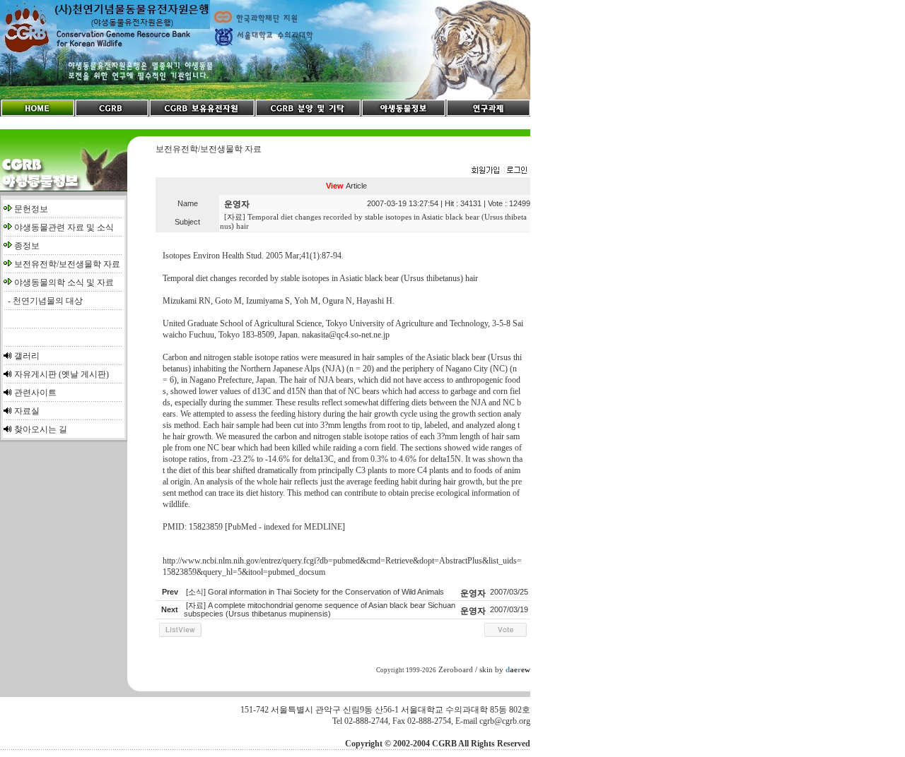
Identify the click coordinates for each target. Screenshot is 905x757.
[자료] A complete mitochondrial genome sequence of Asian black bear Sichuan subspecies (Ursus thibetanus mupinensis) (319, 610)
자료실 (27, 411)
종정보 (27, 246)
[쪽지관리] (499, 171)
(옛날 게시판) (84, 374)
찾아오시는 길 (40, 429)
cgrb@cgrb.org (504, 721)
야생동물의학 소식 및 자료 (64, 282)
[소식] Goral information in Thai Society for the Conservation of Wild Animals (315, 592)
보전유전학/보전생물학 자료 (67, 264)
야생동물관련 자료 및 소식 (64, 227)
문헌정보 (31, 209)
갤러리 (27, 356)
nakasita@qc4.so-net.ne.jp (346, 335)
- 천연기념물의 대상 (43, 301)
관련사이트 (35, 393)
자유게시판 (35, 374)
